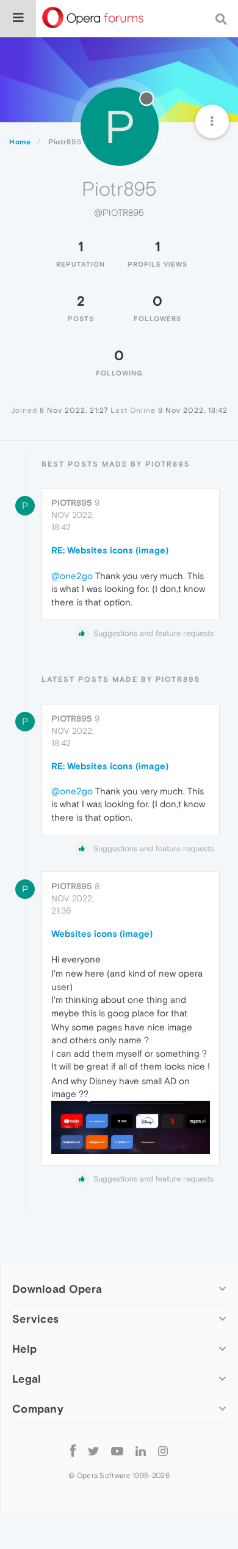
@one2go (72, 576)
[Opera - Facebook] (73, 1450)
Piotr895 (71, 503)
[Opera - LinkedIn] (140, 1450)
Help (24, 1348)
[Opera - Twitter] (93, 1450)
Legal (26, 1378)
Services (35, 1318)
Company (37, 1408)
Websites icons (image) (102, 933)
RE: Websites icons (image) (109, 550)
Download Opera (57, 1288)
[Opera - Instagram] (163, 1450)
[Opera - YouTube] (117, 1450)
